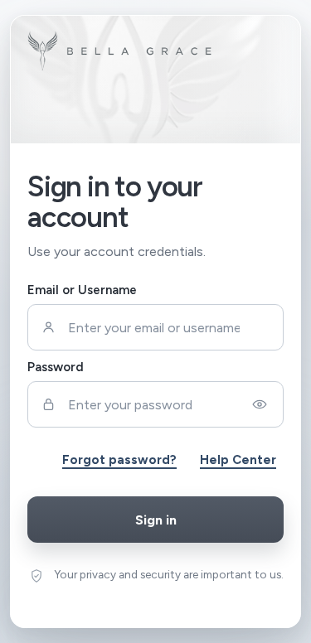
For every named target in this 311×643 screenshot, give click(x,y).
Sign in (156, 520)
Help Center (238, 459)
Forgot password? (119, 459)
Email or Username (82, 290)
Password (55, 367)
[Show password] (259, 404)
